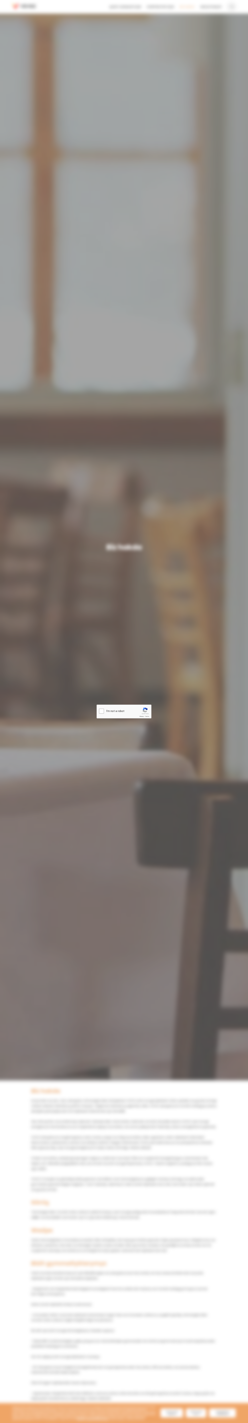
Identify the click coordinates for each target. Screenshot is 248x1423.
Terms (147, 716)
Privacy (141, 716)
